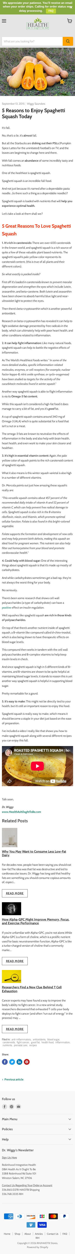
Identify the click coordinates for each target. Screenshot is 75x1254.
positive (6, 607)
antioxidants (39, 1039)
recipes (33, 1045)
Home (7, 1233)
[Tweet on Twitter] (12, 1062)
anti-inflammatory (21, 1039)
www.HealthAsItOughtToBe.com (21, 812)
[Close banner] (71, 7)
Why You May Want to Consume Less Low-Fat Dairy (34, 853)
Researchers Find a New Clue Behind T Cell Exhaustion (32, 989)
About (27, 1233)
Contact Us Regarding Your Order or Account (27, 1185)
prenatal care (20, 1045)
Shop (17, 1233)
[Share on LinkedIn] (19, 1062)
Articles (39, 1233)
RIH (37, 1237)
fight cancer (23, 1042)
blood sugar (53, 1039)
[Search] (68, 41)
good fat (35, 1042)
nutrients (7, 1045)
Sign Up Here (9, 1157)
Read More (15, 893)
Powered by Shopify (37, 1247)
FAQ (64, 1233)
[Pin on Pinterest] (27, 1062)
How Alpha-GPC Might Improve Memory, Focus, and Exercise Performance (35, 921)
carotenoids (9, 1042)
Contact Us (52, 1233)
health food (47, 1042)
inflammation (62, 1042)
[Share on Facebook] (5, 1062)
